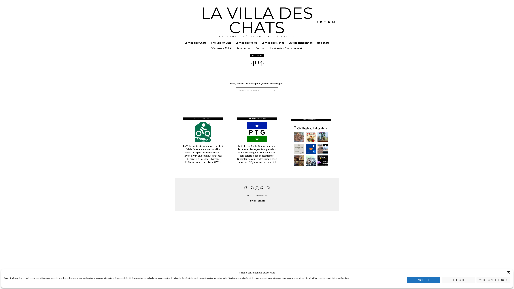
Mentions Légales (257, 201)
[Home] (329, 21)
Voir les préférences (493, 280)
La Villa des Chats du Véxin (286, 48)
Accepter (424, 280)
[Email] (333, 21)
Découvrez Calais (221, 48)
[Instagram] (325, 21)
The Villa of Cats (221, 42)
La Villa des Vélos (246, 42)
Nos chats (323, 42)
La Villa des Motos (272, 42)
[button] (508, 272)
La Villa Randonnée (301, 42)
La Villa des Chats (195, 42)
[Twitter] (321, 21)
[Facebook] (317, 21)
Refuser (458, 280)
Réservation (243, 48)
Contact (261, 48)
